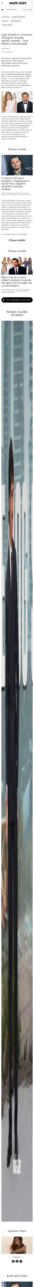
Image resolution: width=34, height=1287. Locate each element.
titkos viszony (7, 25)
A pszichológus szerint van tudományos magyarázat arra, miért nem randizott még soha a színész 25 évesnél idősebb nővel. (15, 291)
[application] (17, 1245)
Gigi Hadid (5, 17)
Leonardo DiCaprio (18, 17)
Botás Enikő (5, 48)
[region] (17, 771)
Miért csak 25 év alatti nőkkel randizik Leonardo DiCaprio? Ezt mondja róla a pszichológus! (16, 281)
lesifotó (5, 21)
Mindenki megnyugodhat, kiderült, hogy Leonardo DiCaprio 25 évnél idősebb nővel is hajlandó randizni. (16, 193)
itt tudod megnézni (23, 125)
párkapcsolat (15, 21)
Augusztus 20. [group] (12, 9)
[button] (17, 771)
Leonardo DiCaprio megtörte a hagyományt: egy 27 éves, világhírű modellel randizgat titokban (15, 184)
